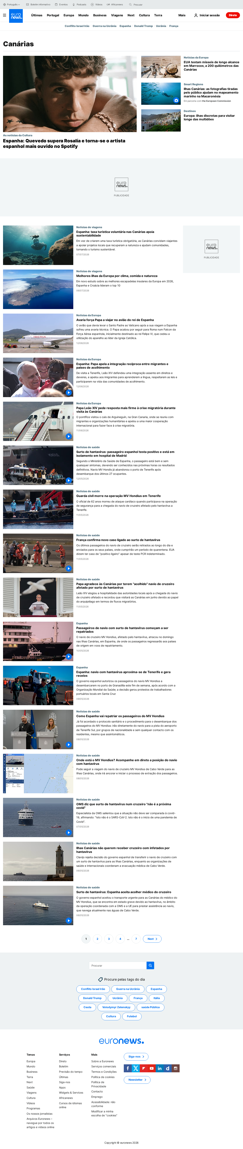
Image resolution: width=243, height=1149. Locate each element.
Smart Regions (193, 84)
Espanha (125, 26)
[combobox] (149, 5)
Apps (62, 1087)
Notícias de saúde (88, 447)
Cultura (144, 15)
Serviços (64, 1054)
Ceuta (87, 1007)
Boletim (63, 1066)
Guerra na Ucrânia (104, 26)
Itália (157, 998)
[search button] (130, 5)
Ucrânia (161, 26)
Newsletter (136, 1079)
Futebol (132, 1016)
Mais (94, 1054)
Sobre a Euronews (102, 1061)
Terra (158, 15)
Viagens (117, 15)
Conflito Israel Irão (77, 26)
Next (131, 15)
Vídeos (31, 1103)
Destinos (190, 110)
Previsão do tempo (70, 1071)
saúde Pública (150, 1007)
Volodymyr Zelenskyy (116, 1007)
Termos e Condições (104, 1071)
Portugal (53, 15)
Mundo (83, 15)
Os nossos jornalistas (39, 1113)
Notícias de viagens (89, 227)
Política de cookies (102, 1076)
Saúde (31, 1087)
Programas (33, 1108)
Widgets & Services (71, 1092)
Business (100, 15)
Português (12, 4)
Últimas (36, 15)
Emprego (97, 1096)
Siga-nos (64, 1082)
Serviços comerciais (103, 1066)
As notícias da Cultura (17, 135)
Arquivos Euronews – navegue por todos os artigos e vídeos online (40, 1122)
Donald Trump (143, 26)
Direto (233, 15)
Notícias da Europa (196, 57)
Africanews (66, 1097)
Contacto (97, 1091)
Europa (69, 15)
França (173, 26)
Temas (31, 1054)
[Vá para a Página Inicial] (16, 16)
